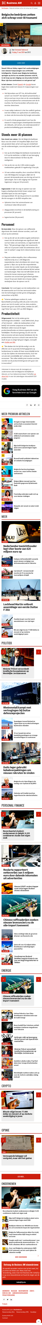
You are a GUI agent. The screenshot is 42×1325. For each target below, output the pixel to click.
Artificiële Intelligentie (9, 1044)
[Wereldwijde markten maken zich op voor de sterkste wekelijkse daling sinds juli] (7, 1070)
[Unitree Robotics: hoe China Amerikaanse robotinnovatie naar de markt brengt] (7, 1011)
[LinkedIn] (11, 1299)
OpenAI (20, 84)
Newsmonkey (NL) (8, 1312)
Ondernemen (5, 45)
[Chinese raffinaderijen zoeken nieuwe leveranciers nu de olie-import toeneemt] (21, 896)
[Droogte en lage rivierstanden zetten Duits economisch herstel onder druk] (7, 419)
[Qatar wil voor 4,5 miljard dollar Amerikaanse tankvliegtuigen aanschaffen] (7, 942)
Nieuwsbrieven (23, 1291)
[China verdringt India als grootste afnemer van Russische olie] (7, 930)
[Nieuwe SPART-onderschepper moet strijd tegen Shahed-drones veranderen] (7, 884)
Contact (5, 1318)
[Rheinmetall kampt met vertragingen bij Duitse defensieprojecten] (21, 684)
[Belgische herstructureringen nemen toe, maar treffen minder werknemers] (7, 467)
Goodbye (33, 1312)
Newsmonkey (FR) (22, 1312)
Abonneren (5, 1291)
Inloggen (14, 1291)
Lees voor (21, 63)
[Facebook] (4, 1299)
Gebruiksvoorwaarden (20, 1293)
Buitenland (5, 566)
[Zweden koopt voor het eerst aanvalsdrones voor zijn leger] (7, 615)
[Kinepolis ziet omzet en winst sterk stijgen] (7, 502)
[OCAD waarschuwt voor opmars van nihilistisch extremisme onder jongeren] (7, 431)
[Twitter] (7, 1299)
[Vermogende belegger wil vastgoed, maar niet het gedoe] (18, 1136)
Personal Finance (7, 476)
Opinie (4, 1152)
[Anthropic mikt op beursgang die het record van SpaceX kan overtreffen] (7, 1035)
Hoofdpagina (5, 8)
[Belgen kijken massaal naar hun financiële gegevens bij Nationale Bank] (7, 479)
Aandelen (5, 1067)
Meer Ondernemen (27, 1256)
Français (4, 1304)
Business (5, 452)
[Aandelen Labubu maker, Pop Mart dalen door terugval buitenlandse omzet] (7, 1058)
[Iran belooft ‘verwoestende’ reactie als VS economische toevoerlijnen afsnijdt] (7, 568)
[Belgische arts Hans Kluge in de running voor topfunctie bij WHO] (7, 778)
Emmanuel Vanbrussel (21, 50)
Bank (4, 428)
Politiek (5, 464)
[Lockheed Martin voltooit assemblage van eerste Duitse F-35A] (21, 580)
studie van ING (10, 342)
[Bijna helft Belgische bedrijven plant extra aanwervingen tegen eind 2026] (7, 443)
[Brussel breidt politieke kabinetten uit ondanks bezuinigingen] (7, 455)
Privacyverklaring (8, 1295)
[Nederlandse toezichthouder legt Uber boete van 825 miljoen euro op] (21, 522)
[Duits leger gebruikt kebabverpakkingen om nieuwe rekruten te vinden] (21, 743)
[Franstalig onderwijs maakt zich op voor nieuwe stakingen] (7, 490)
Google (28, 84)
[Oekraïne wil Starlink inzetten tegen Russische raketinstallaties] (7, 790)
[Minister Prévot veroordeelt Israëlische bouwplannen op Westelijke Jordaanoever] (7, 1046)
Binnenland (6, 440)
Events (32, 1291)
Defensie (5, 893)
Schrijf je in (21, 1282)
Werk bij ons (6, 1293)
